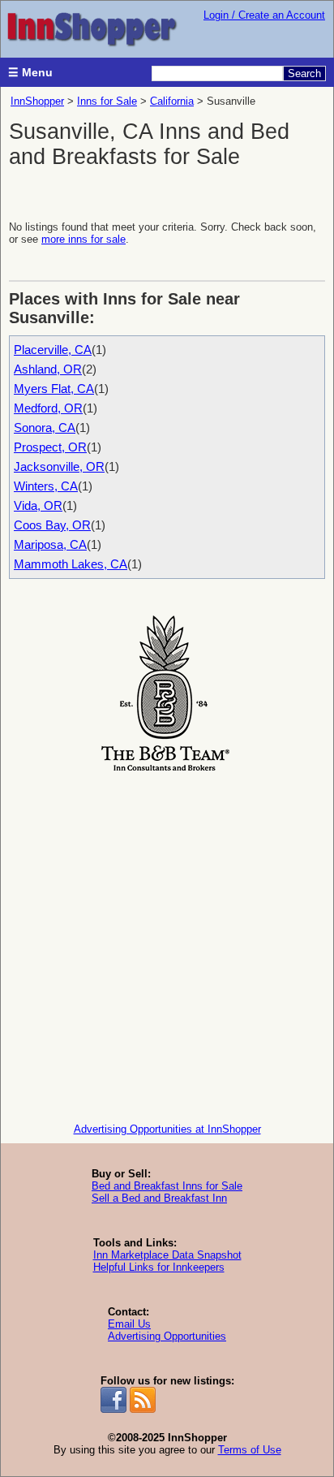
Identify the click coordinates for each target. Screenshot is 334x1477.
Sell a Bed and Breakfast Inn (159, 1198)
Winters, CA (46, 486)
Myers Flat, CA (54, 388)
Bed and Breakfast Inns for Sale (167, 1186)
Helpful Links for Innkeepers (159, 1267)
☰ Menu (30, 72)
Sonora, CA (44, 427)
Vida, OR (38, 505)
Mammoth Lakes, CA (70, 564)
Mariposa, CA (50, 544)
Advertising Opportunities (167, 1336)
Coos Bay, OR (52, 525)
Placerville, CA (53, 349)
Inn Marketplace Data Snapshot (167, 1255)
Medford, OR (48, 408)
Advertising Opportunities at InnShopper (167, 1129)
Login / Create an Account (264, 15)
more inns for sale (83, 239)
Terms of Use (249, 1450)
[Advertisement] (167, 943)
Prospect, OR (50, 447)
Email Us (129, 1324)
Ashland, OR (48, 369)
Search (304, 73)
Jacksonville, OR (59, 466)
